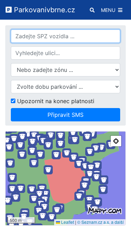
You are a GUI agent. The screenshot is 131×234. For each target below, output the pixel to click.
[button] (83, 131)
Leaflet (67, 222)
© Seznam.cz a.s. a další (100, 222)
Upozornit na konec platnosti (54, 101)
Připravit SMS (65, 114)
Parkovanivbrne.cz (43, 10)
